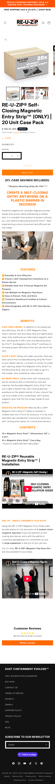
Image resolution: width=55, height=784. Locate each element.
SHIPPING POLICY (13, 710)
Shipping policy (20, 780)
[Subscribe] (46, 744)
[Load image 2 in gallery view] (27, 93)
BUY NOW (9, 682)
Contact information (36, 780)
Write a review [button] (27, 643)
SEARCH (9, 705)
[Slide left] (3, 94)
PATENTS (9, 699)
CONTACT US (11, 687)
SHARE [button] (8, 138)
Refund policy (17, 776)
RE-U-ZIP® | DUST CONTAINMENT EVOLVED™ (26, 773)
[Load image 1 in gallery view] (13, 93)
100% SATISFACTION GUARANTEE (21, 676)
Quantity (5, 149)
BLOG (7, 727)
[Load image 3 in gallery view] (42, 93)
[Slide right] (52, 94)
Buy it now (27, 172)
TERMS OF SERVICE (14, 693)
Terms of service (44, 776)
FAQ (7, 722)
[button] (5, 23)
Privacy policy (30, 776)
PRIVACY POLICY (13, 716)
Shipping (16, 132)
